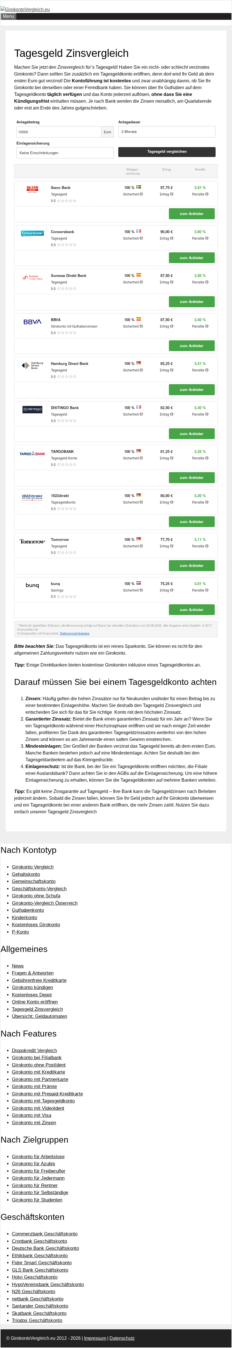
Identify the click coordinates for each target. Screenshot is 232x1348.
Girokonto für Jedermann (38, 1178)
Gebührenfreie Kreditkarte (39, 980)
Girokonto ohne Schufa (36, 895)
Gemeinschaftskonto (33, 881)
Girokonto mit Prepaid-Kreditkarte (47, 1094)
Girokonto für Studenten (37, 1200)
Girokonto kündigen (32, 987)
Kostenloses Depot (32, 994)
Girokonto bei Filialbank (37, 1057)
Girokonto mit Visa (31, 1115)
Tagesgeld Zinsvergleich (37, 1009)
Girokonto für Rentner (35, 1185)
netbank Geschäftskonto (37, 1299)
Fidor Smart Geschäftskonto (42, 1262)
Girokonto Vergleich (32, 867)
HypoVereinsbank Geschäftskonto (48, 1284)
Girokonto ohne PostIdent (39, 1065)
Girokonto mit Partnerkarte (40, 1079)
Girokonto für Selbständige (40, 1192)
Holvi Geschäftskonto (34, 1277)
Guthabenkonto (28, 910)
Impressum (95, 1338)
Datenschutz (122, 1338)
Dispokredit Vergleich (34, 1050)
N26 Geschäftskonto (33, 1291)
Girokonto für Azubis (33, 1163)
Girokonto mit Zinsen (34, 1122)
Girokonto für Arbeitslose (38, 1156)
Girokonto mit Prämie (34, 1086)
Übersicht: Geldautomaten (39, 1016)
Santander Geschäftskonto (40, 1306)
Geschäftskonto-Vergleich (39, 888)
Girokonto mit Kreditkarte (38, 1072)
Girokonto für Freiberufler (38, 1171)
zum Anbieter (191, 213)
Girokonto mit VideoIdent (38, 1108)
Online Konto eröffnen (35, 1002)
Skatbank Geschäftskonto (39, 1313)
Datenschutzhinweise (74, 633)
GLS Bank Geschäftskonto (40, 1270)
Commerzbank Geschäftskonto (45, 1234)
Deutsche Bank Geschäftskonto (45, 1248)
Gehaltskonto (26, 874)
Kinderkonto (24, 917)
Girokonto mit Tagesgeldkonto (43, 1101)
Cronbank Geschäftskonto (39, 1241)
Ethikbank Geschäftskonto (40, 1255)
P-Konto (20, 932)
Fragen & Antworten (32, 973)
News (18, 966)
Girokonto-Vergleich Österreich (45, 903)
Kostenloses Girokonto (36, 924)
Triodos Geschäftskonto (37, 1320)
